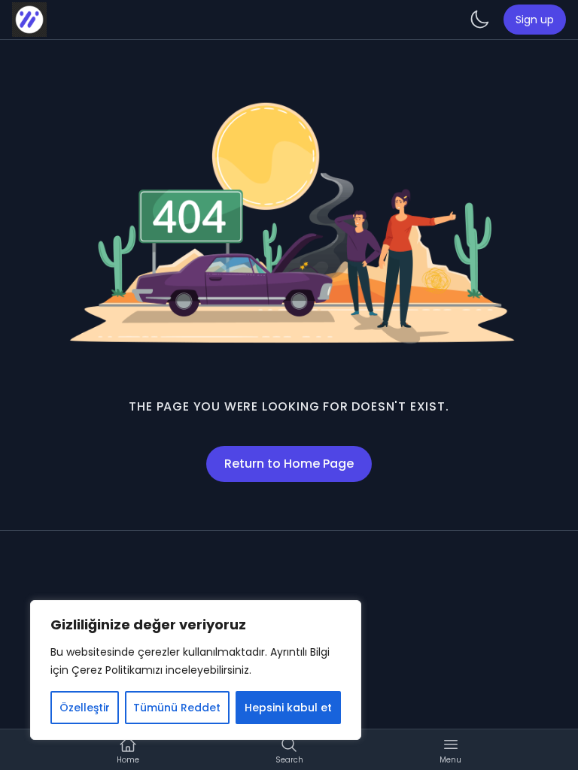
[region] (195, 670)
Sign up (535, 19)
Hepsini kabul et (288, 707)
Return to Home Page (289, 463)
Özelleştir (84, 707)
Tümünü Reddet (177, 707)
